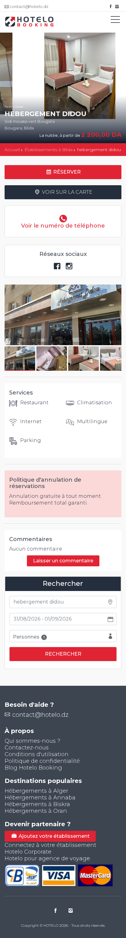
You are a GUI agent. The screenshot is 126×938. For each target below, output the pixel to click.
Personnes (29, 637)
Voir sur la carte (66, 192)
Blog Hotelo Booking (33, 767)
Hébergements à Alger (36, 791)
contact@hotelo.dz (40, 714)
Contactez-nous (27, 747)
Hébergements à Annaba (40, 797)
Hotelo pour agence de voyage (47, 858)
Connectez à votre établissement (50, 845)
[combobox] (63, 602)
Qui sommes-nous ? (32, 741)
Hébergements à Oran (36, 811)
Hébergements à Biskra (37, 804)
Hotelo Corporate (28, 851)
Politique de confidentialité (42, 761)
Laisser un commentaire (63, 561)
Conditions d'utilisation (37, 754)
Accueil (12, 149)
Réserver (66, 172)
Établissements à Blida (48, 149)
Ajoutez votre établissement (53, 836)
